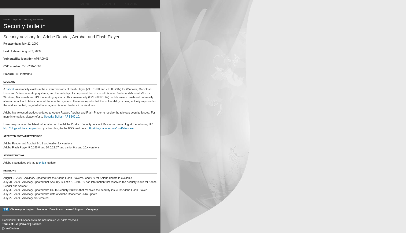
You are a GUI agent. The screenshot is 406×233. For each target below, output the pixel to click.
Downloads (56, 209)
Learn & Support (74, 209)
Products (42, 209)
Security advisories (33, 19)
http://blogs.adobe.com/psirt (20, 128)
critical (10, 89)
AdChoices (12, 228)
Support (17, 19)
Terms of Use (10, 224)
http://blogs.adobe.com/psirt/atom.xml (110, 128)
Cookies (36, 224)
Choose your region (22, 209)
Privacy (25, 224)
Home (6, 19)
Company (92, 209)
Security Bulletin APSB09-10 (61, 116)
